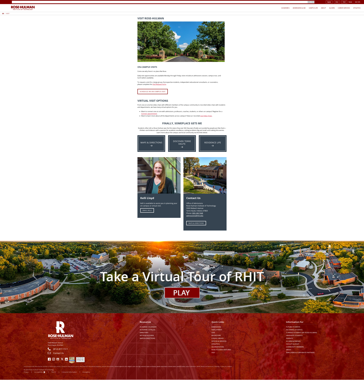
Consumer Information (69, 372)
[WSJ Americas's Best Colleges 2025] (80, 359)
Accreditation (217, 347)
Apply (329, 2)
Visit (344, 2)
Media (288, 350)
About (323, 8)
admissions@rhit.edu (194, 216)
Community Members (295, 347)
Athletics (356, 8)
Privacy (26, 372)
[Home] (3, 13)
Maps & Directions (196, 223)
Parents (289, 338)
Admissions (216, 327)
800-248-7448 (197, 213)
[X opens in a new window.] (62, 359)
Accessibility (38, 372)
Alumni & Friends (293, 341)
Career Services (344, 8)
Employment (216, 330)
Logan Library (217, 338)
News (350, 2)
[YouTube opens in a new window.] (58, 359)
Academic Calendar (148, 327)
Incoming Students (294, 330)
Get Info (357, 2)
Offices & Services (218, 341)
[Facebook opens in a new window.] (49, 359)
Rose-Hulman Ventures (221, 350)
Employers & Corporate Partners (300, 352)
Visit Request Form (159, 84)
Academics (285, 8)
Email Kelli (147, 210)
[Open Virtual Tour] (182, 276)
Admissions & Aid (299, 8)
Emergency (86, 372)
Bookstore (216, 335)
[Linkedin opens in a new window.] (66, 359)
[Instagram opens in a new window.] (53, 359)
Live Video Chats (206, 116)
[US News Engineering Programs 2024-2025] (72, 359)
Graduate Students (294, 335)
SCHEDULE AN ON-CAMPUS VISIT (153, 92)
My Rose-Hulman (147, 335)
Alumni (332, 8)
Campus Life (313, 8)
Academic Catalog (147, 330)
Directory (144, 332)
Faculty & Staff (292, 344)
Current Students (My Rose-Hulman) (301, 332)
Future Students (293, 327)
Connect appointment (149, 114)
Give (336, 2)
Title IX (53, 372)
